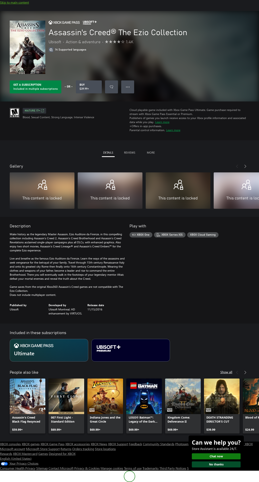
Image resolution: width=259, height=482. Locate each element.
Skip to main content (14, 2)
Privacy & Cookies (87, 468)
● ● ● (128, 87)
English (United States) (16, 458)
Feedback (135, 444)
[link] (27, 406)
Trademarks (150, 468)
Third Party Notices (172, 468)
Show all (226, 372)
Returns (66, 449)
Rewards (6, 453)
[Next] (245, 166)
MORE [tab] (151, 152)
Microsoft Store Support (43, 449)
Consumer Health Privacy (17, 468)
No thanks (216, 464)
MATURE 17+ (32, 110)
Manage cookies (112, 468)
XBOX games (31, 444)
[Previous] (237, 166)
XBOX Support (118, 444)
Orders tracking (83, 449)
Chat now (216, 456)
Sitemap (42, 468)
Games (43, 453)
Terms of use (133, 468)
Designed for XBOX (62, 453)
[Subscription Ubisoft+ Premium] (130, 350)
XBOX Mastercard (25, 453)
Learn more (162, 122)
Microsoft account (12, 449)
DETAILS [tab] (108, 152)
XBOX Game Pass (52, 444)
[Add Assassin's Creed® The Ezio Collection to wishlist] (111, 86)
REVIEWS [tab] (129, 152)
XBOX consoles (10, 444)
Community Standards (158, 444)
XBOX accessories (77, 444)
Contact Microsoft (61, 468)
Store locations (105, 449)
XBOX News (99, 444)
